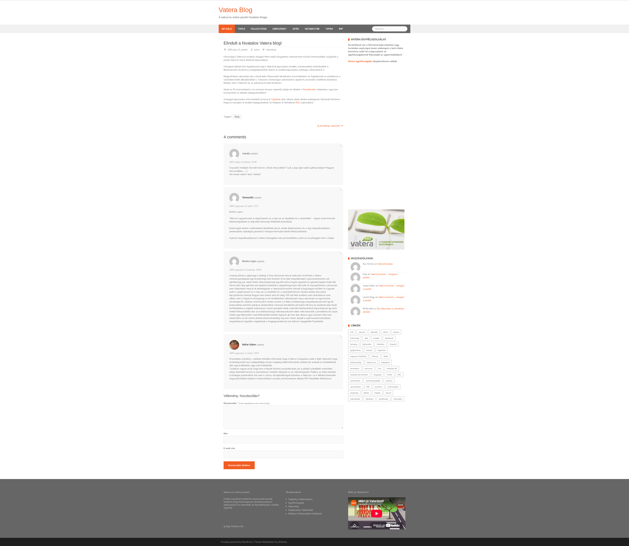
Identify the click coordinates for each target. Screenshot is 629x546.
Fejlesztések (259, 28)
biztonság (354, 338)
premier (378, 387)
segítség (354, 393)
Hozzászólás (231, 403)
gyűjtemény (355, 350)
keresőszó (354, 368)
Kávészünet (280, 28)
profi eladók (393, 387)
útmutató (398, 399)
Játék (296, 28)
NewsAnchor (268, 541)
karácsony (371, 362)
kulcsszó (368, 368)
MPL (399, 374)
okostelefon (355, 387)
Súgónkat (275, 99)
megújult (377, 374)
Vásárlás (369, 399)
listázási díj (392, 368)
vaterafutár (355, 399)
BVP (341, 28)
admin (257, 49)
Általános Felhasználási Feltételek (305, 513)
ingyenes (382, 350)
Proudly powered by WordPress (237, 541)
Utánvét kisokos (385, 263)
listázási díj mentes (359, 374)
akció (385, 332)
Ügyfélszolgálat (296, 502)
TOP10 (241, 28)
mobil (389, 374)
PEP (368, 387)
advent (362, 332)
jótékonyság (355, 362)
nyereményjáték (373, 380)
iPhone (375, 356)
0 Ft (351, 332)
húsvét (369, 350)
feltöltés (380, 344)
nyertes (389, 380)
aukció (396, 332)
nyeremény (355, 380)
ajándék (374, 332)
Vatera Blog (235, 9)
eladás (376, 338)
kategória (385, 362)
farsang (353, 344)
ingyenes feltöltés (358, 356)
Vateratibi (247, 197)
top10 (388, 393)
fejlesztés (366, 344)
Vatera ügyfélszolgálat (360, 61)
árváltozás (383, 399)
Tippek (329, 28)
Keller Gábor (249, 344)
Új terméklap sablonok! (328, 125)
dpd (366, 338)
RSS (298, 102)
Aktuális (227, 28)
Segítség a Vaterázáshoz (300, 499)
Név (226, 433)
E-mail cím (229, 448)
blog (237, 116)
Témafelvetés (309, 89)
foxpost (393, 344)
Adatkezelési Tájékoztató (300, 509)
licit (379, 368)
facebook (389, 338)
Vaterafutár (312, 28)
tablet (366, 393)
